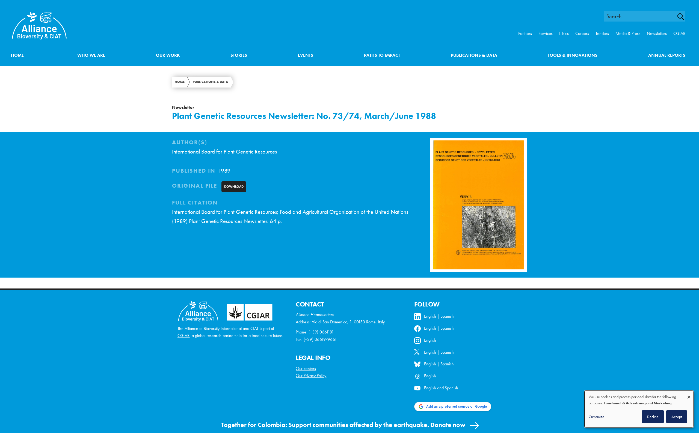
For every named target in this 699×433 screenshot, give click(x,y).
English (430, 316)
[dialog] (639, 409)
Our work (168, 55)
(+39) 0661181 (321, 332)
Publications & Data (474, 55)
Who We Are (91, 55)
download (234, 186)
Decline (653, 416)
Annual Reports (666, 55)
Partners (525, 33)
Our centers (306, 368)
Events (305, 55)
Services (545, 33)
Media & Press (627, 33)
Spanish (447, 316)
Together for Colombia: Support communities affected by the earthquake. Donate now (343, 425)
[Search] (683, 16)
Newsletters (657, 33)
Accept (676, 416)
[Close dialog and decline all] (689, 394)
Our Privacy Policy (311, 375)
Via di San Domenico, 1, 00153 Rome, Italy (348, 322)
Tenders (602, 33)
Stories (238, 55)
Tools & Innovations (572, 55)
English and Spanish (441, 388)
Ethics (564, 33)
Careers (582, 33)
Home (17, 55)
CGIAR (679, 33)
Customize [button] (596, 416)
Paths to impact (382, 55)
